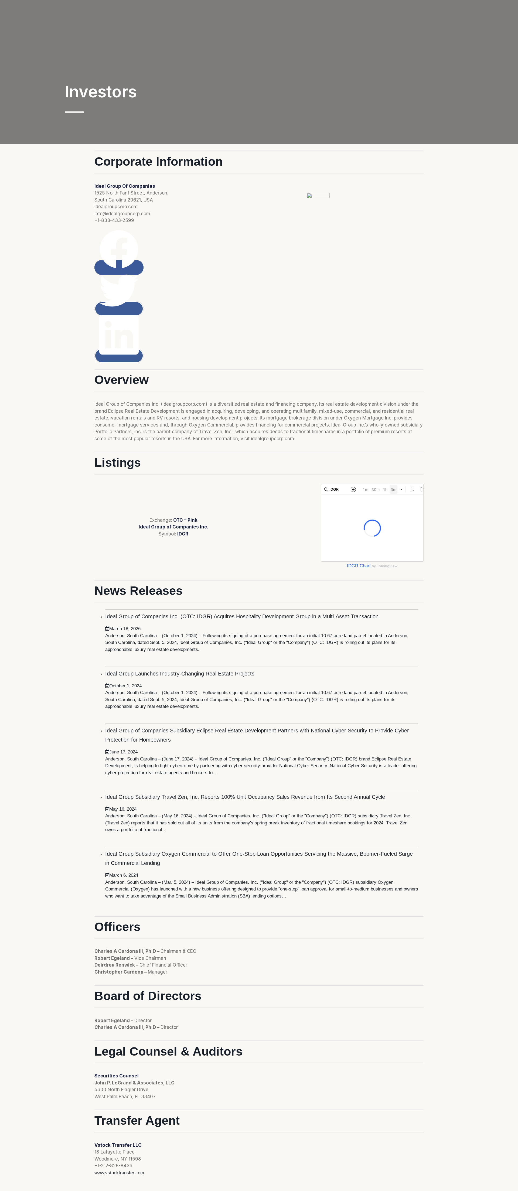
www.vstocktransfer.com (119, 1172)
